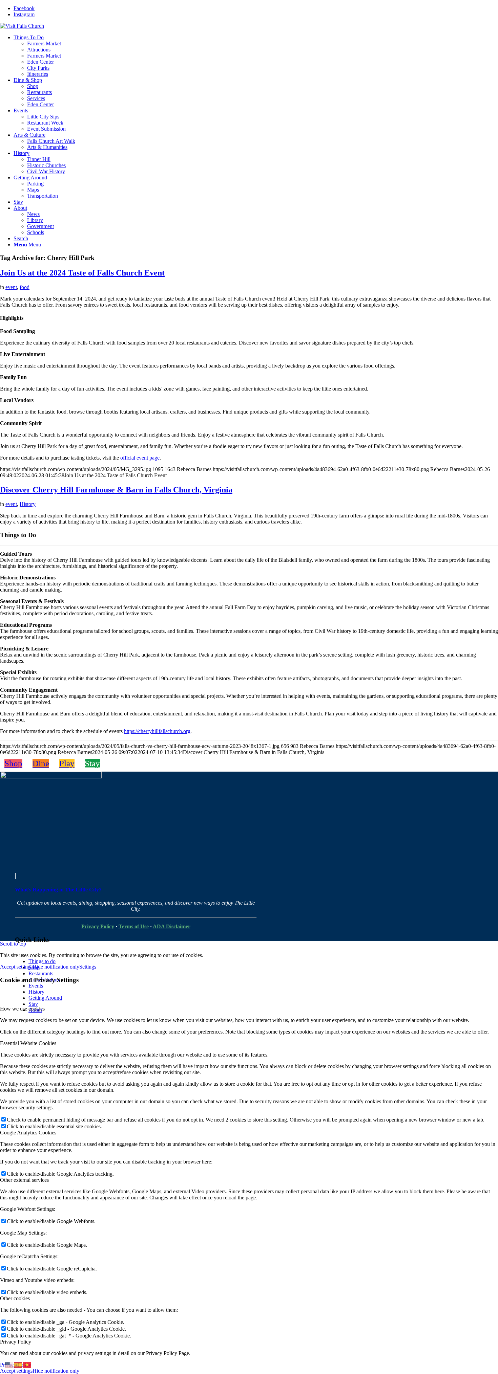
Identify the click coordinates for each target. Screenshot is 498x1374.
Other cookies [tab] (15, 1298)
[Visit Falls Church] (22, 26)
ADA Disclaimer (171, 926)
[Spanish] (18, 1364)
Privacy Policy (97, 926)
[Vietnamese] (27, 1364)
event (11, 287)
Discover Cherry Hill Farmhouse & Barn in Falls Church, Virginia (116, 489)
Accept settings (16, 967)
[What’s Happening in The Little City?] (15, 876)
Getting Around (45, 998)
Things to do (42, 961)
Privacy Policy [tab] (15, 1342)
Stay (33, 1004)
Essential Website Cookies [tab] (28, 1043)
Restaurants (40, 973)
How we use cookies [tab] (22, 1009)
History (28, 504)
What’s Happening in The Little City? (58, 889)
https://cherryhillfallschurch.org (157, 731)
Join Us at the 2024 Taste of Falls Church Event (82, 272)
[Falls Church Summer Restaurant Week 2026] (51, 776)
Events (35, 986)
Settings (87, 967)
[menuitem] (256, 56)
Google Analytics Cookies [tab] (28, 1132)
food (24, 287)
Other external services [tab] (24, 1180)
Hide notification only (56, 967)
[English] (9, 1364)
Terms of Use (134, 926)
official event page (140, 458)
